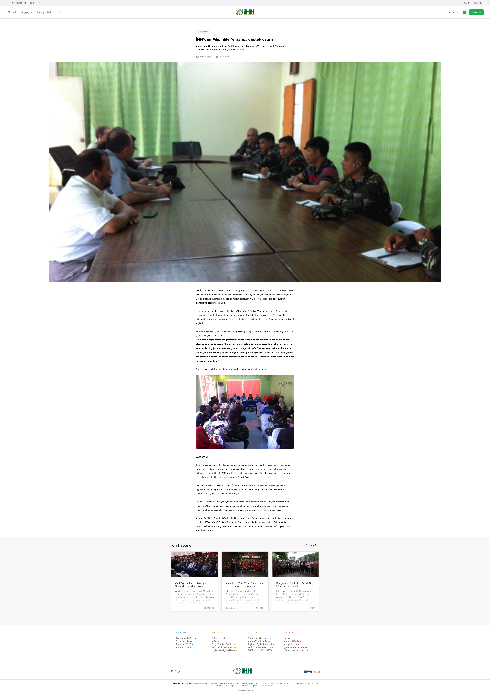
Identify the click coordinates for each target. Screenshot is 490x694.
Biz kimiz (12, 12)
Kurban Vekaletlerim (258, 641)
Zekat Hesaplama (220, 638)
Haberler (204, 31)
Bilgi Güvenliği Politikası (223, 650)
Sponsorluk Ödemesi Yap (260, 638)
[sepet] (465, 12)
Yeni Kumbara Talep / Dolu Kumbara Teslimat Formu (261, 648)
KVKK (214, 641)
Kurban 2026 (182, 647)
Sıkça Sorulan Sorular (222, 644)
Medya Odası (290, 644)
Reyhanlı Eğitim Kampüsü (260, 644)
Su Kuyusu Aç (182, 641)
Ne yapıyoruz (27, 12)
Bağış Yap (476, 12)
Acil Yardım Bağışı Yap (186, 638)
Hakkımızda (289, 638)
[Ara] (59, 12)
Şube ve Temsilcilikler (294, 647)
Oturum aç (454, 12)
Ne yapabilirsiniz (45, 12)
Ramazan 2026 (183, 644)
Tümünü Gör (312, 545)
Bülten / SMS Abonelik (295, 650)
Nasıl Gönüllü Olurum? (222, 647)
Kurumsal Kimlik (291, 641)
